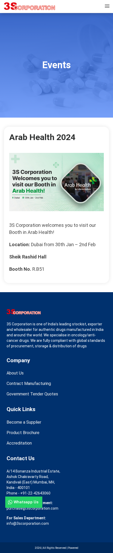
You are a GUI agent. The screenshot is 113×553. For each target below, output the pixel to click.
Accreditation (19, 443)
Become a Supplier (24, 422)
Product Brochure (23, 432)
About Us (15, 373)
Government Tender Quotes (32, 393)
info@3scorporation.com (28, 523)
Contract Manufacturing (29, 383)
